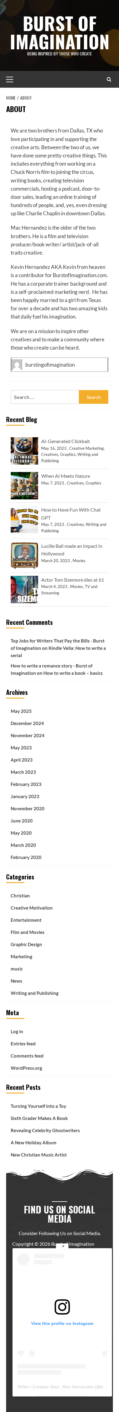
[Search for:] (45, 397)
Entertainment (26, 920)
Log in (17, 1031)
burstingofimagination (50, 364)
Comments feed (27, 1055)
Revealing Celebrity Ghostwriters (45, 1130)
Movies (79, 560)
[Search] (109, 79)
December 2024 (27, 723)
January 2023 (25, 796)
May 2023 (21, 747)
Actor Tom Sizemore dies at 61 (72, 580)
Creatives (49, 454)
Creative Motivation (32, 907)
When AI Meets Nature (65, 476)
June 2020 (22, 820)
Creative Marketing (86, 448)
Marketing (21, 956)
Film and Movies (28, 932)
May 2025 (21, 711)
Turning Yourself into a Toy (38, 1106)
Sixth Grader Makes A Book (39, 1118)
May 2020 (21, 833)
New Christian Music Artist (39, 1154)
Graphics (68, 454)
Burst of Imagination (60, 32)
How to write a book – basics (73, 673)
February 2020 (26, 857)
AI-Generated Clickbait (65, 441)
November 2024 (28, 735)
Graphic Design (26, 944)
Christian (20, 895)
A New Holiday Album (33, 1142)
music (17, 968)
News (16, 981)
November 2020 (28, 808)
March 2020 (23, 845)
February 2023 (26, 784)
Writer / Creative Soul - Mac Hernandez (55, 1386)
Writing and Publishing (35, 993)
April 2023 (22, 759)
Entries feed (23, 1043)
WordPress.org (26, 1068)
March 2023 (23, 772)
